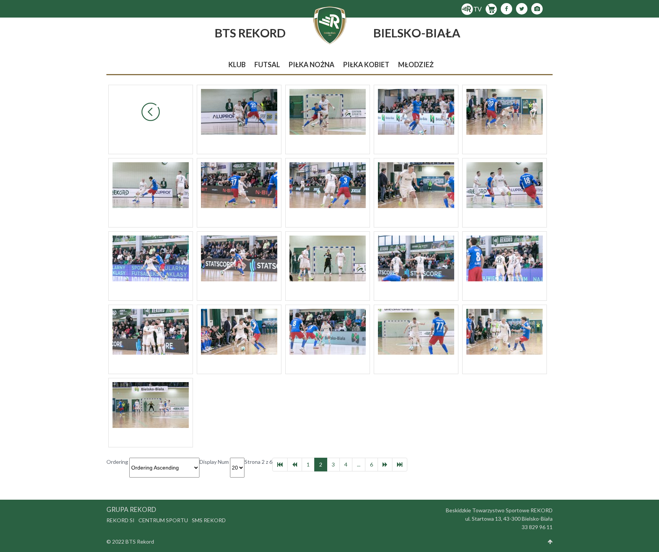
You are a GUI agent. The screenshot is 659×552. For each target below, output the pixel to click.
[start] (280, 464)
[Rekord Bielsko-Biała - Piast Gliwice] (239, 111)
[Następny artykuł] (385, 464)
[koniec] (399, 464)
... (358, 464)
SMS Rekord (209, 520)
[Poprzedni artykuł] (294, 464)
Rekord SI (120, 520)
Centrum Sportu (163, 520)
